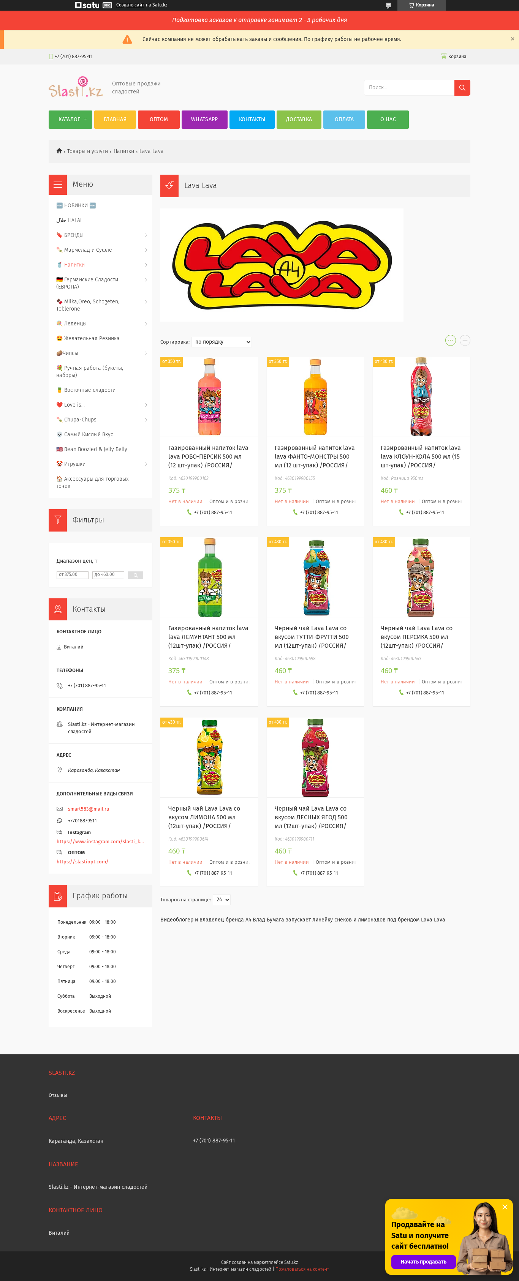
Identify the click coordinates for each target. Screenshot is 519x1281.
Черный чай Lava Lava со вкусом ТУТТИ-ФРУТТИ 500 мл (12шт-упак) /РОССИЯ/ (312, 637)
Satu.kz (291, 1262)
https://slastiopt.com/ (83, 862)
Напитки (124, 151)
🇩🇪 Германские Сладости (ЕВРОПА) (87, 283)
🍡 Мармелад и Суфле (84, 250)
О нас (388, 119)
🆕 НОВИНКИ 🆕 (76, 205)
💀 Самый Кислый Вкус (84, 434)
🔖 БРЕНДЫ (70, 235)
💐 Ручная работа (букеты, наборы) (89, 372)
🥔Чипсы (67, 353)
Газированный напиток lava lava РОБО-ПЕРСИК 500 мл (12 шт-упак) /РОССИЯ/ (208, 457)
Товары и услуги (87, 151)
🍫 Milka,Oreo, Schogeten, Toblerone (87, 305)
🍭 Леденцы (71, 324)
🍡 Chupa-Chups (76, 420)
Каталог (69, 119)
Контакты (252, 119)
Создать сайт (130, 5)
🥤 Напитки (70, 265)
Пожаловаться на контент (302, 1269)
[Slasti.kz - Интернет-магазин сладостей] (76, 95)
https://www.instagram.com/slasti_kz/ (100, 841)
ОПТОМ (159, 119)
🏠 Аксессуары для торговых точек (92, 482)
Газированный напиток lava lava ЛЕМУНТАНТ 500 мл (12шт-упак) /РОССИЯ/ (208, 637)
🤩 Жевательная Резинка (88, 338)
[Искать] (462, 88)
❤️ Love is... (70, 405)
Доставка (299, 119)
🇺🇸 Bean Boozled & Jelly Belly (91, 449)
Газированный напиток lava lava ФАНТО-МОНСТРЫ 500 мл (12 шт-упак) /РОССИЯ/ (315, 457)
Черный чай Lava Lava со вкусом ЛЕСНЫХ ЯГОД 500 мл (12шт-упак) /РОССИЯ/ (311, 817)
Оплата (344, 119)
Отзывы (58, 1095)
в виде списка (465, 342)
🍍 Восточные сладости (86, 390)
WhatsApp (204, 119)
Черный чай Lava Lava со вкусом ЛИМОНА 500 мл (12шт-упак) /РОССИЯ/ (204, 817)
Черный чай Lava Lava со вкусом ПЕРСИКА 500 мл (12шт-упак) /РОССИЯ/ (417, 637)
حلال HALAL (69, 220)
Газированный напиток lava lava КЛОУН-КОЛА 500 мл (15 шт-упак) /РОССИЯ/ (421, 457)
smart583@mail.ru (88, 809)
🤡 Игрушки (70, 464)
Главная (115, 119)
